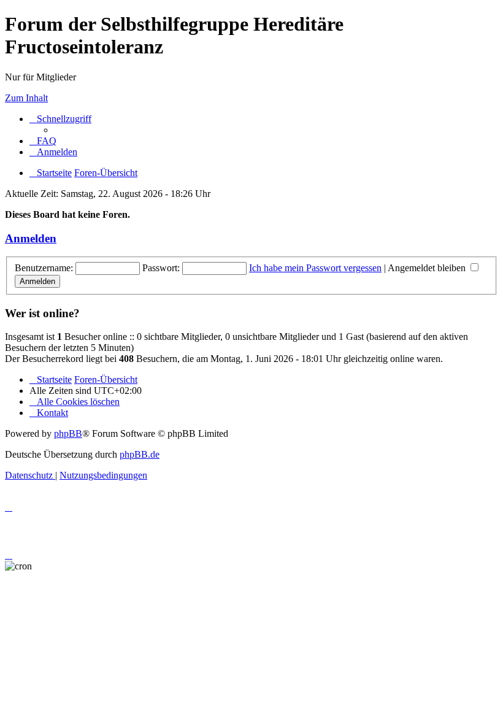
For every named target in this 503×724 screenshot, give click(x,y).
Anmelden (30, 238)
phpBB (68, 433)
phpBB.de (139, 454)
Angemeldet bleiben (428, 268)
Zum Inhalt (26, 98)
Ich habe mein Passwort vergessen (315, 268)
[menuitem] (42, 141)
